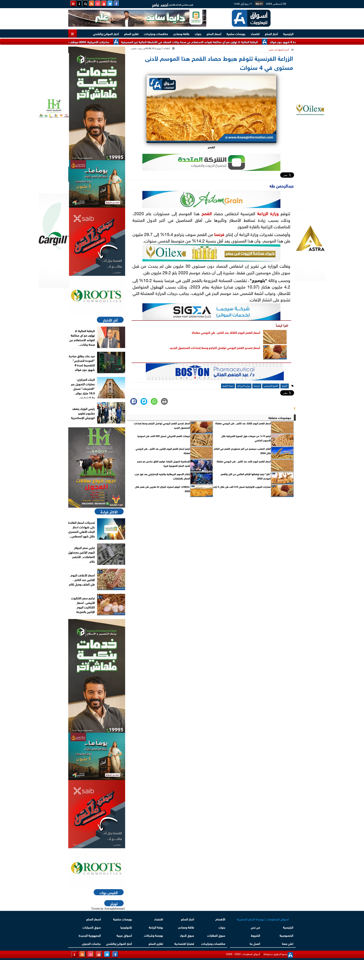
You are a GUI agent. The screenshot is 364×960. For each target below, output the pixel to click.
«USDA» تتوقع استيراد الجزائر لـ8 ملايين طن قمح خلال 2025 (162, 489)
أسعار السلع (214, 33)
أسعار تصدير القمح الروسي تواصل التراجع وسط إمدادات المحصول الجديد (215, 347)
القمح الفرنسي (271, 386)
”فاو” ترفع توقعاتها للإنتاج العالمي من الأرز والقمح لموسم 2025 (246, 476)
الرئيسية (288, 33)
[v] (215, 372)
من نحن (255, 927)
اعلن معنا (287, 943)
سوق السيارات (91, 927)
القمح (207, 213)
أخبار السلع (271, 33)
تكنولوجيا (126, 927)
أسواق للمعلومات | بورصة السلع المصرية (263, 918)
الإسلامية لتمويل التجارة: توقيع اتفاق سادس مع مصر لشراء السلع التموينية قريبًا (163, 463)
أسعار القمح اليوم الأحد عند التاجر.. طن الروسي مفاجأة (244, 461)
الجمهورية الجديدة (90, 935)
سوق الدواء (187, 935)
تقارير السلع (131, 33)
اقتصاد (255, 33)
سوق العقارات (216, 935)
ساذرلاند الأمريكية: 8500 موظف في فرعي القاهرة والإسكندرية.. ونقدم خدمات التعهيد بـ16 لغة (79, 41)
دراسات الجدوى (91, 943)
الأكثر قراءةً (109, 511)
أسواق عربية (124, 935)
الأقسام (220, 918)
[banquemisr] (96, 184)
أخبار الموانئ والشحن (106, 33)
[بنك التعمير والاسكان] (96, 103)
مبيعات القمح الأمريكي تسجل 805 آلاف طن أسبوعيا (163, 436)
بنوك (198, 33)
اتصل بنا (255, 943)
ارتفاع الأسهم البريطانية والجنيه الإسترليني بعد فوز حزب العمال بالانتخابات (162, 476)
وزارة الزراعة (268, 213)
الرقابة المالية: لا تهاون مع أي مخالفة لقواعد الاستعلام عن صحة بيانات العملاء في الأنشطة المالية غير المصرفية (217, 41)
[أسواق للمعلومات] (96, 296)
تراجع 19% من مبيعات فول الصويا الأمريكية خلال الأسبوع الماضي (246, 438)
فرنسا (219, 234)
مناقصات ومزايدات (156, 33)
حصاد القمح (228, 386)
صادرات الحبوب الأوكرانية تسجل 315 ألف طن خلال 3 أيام (242, 487)
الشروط (255, 935)
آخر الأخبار (110, 320)
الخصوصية (286, 935)
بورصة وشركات (153, 935)
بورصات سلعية (236, 33)
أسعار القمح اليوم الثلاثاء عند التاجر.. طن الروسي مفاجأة (226, 332)
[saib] (96, 242)
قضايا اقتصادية (184, 943)
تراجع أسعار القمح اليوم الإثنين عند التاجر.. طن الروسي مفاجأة (163, 450)
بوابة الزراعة (156, 927)
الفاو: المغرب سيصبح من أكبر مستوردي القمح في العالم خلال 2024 (242, 450)
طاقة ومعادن (181, 33)
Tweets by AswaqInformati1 (108, 908)
